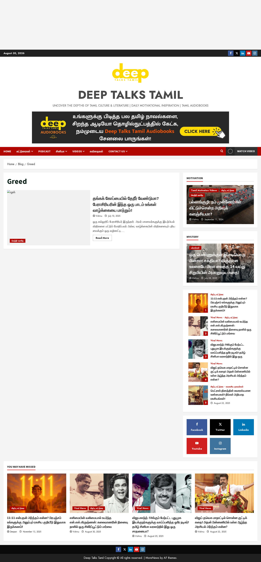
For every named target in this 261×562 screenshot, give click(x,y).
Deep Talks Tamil (130, 95)
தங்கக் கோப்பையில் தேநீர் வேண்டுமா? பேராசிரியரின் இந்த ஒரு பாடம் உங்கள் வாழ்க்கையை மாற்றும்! (48, 217)
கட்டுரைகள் (23, 151)
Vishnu (99, 216)
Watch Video (246, 151)
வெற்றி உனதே (18, 240)
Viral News (217, 317)
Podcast (44, 151)
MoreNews (152, 558)
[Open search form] (222, 151)
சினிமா (60, 151)
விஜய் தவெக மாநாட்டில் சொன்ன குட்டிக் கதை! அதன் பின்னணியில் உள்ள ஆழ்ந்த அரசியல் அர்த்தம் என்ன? (198, 372)
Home (7, 151)
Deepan (13, 531)
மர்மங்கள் (195, 247)
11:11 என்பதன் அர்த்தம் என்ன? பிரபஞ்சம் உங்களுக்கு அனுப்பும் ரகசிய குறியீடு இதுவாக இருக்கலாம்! (198, 303)
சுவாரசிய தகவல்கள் (234, 387)
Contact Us (116, 151)
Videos (77, 151)
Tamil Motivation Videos (204, 190)
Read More (104, 238)
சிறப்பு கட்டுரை (227, 190)
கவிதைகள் (96, 151)
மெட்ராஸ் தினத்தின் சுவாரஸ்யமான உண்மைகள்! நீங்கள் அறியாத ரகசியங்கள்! (198, 395)
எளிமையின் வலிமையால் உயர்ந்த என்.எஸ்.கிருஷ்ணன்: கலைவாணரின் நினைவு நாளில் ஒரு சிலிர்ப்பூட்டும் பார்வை (198, 326)
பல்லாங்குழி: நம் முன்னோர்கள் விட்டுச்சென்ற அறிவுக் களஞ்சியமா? (215, 207)
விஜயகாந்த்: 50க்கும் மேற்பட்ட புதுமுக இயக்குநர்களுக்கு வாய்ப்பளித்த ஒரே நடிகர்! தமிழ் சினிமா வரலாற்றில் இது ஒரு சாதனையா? (198, 349)
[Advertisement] (130, 25)
